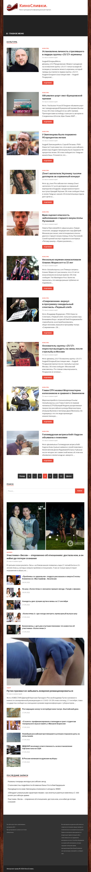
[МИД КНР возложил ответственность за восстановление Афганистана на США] (14, 754)
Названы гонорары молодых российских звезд (27, 781)
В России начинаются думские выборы (39, 758)
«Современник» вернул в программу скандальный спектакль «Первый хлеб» (57, 304)
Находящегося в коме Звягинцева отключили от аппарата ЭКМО (34, 789)
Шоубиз (9, 552)
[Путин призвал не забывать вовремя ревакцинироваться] (45, 686)
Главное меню (16, 33)
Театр (9, 687)
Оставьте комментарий (49, 57)
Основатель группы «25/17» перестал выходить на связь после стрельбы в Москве (62, 348)
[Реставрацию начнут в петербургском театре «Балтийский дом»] (14, 717)
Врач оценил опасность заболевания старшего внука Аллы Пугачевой (62, 218)
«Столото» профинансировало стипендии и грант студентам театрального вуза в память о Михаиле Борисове (49, 722)
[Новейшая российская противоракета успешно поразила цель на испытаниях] (14, 741)
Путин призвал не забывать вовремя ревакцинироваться (40, 690)
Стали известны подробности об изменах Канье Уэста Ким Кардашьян (36, 785)
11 (61, 476)
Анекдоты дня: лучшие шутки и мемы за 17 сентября (45, 601)
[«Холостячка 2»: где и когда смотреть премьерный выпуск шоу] (14, 621)
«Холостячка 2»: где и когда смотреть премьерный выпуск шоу (49, 614)
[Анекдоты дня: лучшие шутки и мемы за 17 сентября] (14, 609)
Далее (69, 476)
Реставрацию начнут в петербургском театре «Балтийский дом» (50, 709)
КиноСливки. (33, 5)
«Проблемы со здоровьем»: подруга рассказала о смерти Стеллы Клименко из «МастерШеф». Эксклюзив (51, 577)
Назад (22, 476)
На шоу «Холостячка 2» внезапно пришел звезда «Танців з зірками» (51, 589)
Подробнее (48, 82)
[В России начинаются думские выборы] (14, 766)
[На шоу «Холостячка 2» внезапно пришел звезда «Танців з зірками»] (14, 597)
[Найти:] (45, 490)
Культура (45, 48)
